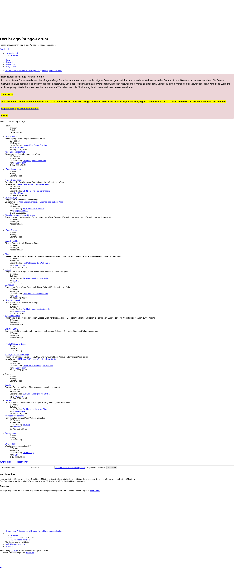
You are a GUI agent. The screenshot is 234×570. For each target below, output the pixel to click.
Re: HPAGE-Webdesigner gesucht (38, 366)
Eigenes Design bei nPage (51, 202)
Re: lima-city (28, 453)
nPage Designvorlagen (27, 202)
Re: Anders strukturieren (33, 208)
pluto (15, 296)
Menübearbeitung (43, 184)
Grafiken (8, 400)
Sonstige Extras (12, 329)
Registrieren (21, 462)
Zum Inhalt (4, 49)
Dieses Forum (11, 136)
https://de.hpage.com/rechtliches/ (20, 108)
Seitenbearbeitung (25, 184)
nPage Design (11, 198)
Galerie (8, 270)
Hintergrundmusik (12, 300)
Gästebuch (9, 285)
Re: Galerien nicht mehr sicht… (36, 278)
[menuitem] (14, 55)
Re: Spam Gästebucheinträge (35, 294)
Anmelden (5, 462)
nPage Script (50, 359)
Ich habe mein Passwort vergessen (70, 468)
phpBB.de (30, 553)
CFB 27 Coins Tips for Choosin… (37, 191)
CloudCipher (18, 147)
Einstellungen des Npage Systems (20, 215)
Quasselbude (10, 433)
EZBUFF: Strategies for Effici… (36, 394)
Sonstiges (9, 385)
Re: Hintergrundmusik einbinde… (37, 309)
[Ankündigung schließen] (232, 75)
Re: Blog (26, 425)
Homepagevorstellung (14, 416)
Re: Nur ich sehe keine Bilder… (36, 409)
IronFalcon (18, 396)
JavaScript (38, 359)
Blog (7, 254)
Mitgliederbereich (12, 316)
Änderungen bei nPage (15, 152)
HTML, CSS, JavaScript (15, 344)
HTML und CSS (24, 359)
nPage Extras (11, 230)
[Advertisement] (73, 17)
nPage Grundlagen (13, 169)
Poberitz (17, 427)
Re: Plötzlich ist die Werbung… (36, 263)
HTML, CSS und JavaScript (17, 355)
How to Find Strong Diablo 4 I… (36, 145)
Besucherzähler (12, 241)
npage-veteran (19, 163)
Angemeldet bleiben (95, 468)
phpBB (14, 550)
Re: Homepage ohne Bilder (34, 161)
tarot (15, 281)
